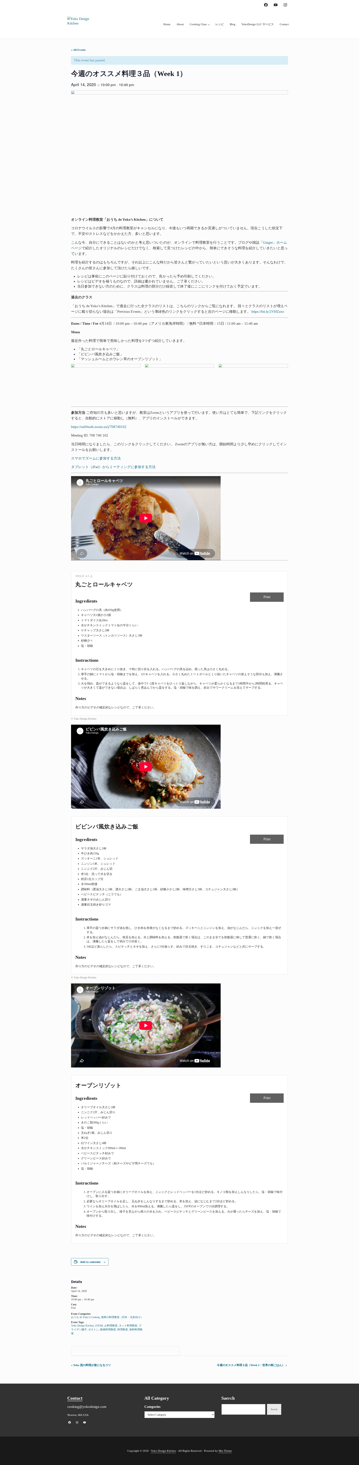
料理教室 (122, 1329)
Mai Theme (225, 1450)
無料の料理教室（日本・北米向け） (122, 1317)
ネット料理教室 (128, 1325)
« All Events (78, 49)
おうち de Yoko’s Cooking (85, 1317)
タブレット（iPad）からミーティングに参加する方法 (113, 467)
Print (266, 597)
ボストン (93, 1329)
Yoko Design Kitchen (82, 1325)
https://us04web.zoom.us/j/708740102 (98, 427)
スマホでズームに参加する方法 (96, 458)
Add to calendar (90, 1262)
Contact (74, 1398)
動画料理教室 (108, 1329)
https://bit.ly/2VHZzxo (267, 312)
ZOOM (99, 1325)
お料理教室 (110, 1325)
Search (274, 1409)
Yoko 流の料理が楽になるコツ (91, 1365)
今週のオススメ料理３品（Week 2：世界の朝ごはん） (252, 1365)
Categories (152, 1407)
